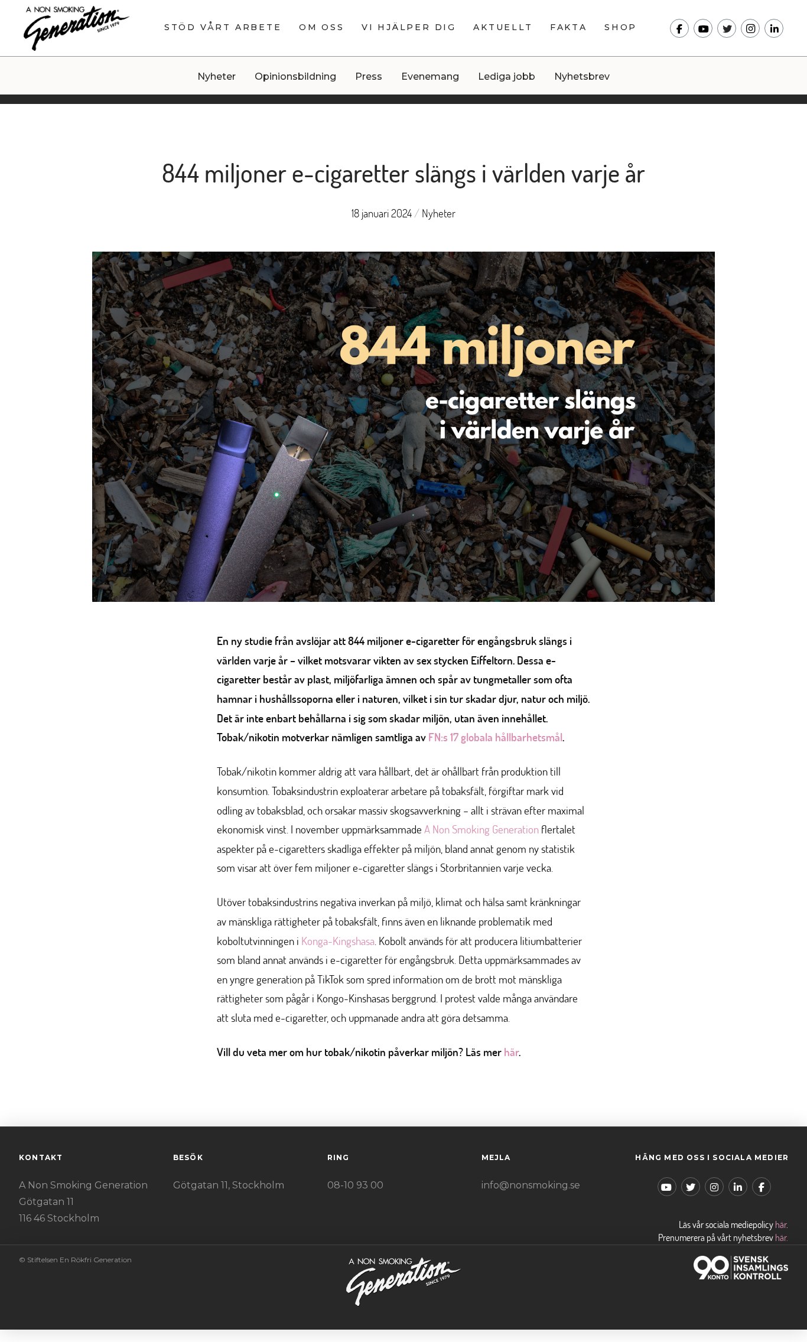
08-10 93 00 (355, 1185)
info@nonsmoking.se (530, 1185)
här (780, 1224)
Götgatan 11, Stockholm (228, 1185)
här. (781, 1237)
